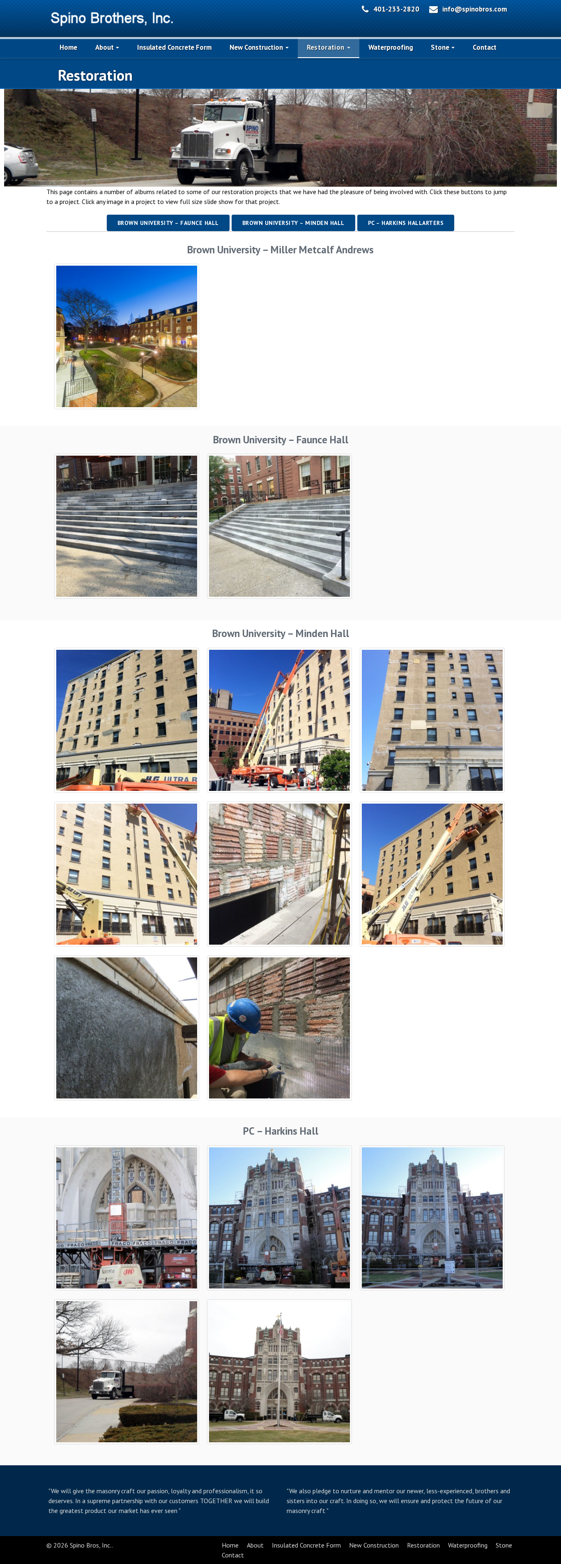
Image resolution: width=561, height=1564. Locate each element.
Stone (441, 47)
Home (68, 47)
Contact (485, 47)
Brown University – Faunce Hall (168, 223)
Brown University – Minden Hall (293, 223)
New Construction (257, 47)
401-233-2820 (396, 9)
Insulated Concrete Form (174, 47)
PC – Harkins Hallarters (406, 223)
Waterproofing (390, 47)
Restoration (326, 47)
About (105, 47)
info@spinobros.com (474, 9)
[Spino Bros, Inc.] (112, 17)
